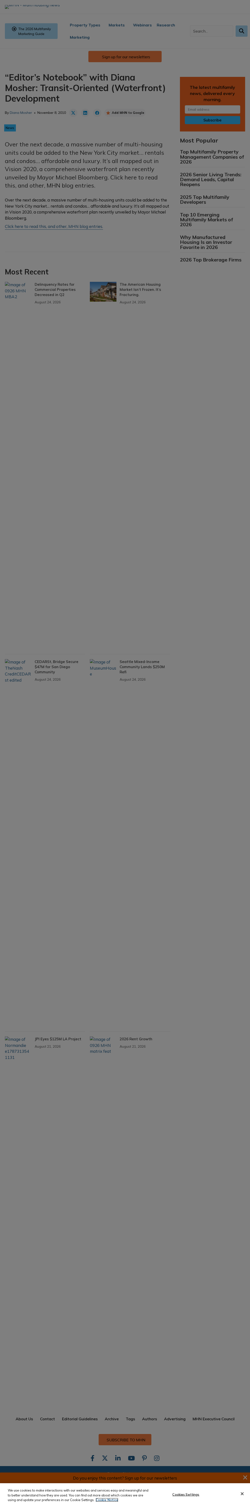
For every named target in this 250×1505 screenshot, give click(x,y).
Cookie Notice (107, 1500)
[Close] (242, 1493)
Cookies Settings (185, 1494)
